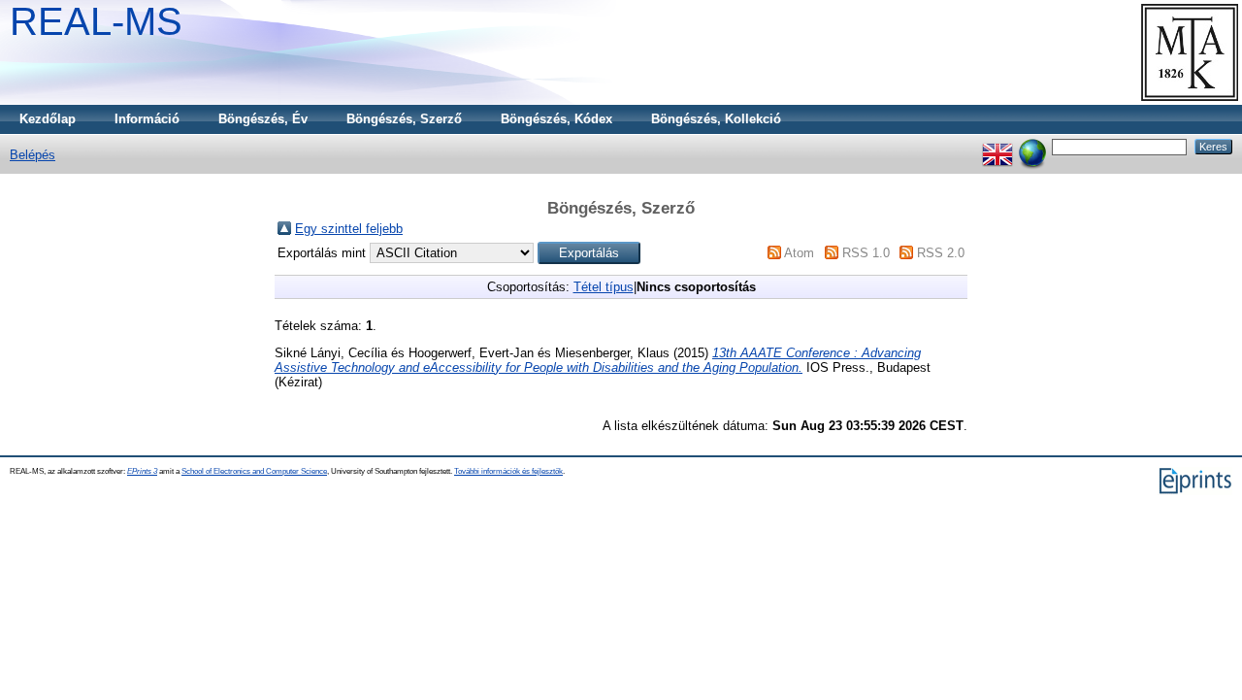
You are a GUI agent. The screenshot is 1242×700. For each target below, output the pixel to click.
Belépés (32, 155)
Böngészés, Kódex (556, 119)
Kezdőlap (47, 119)
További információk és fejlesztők (508, 471)
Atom (799, 253)
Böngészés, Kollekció (716, 119)
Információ (147, 119)
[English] (997, 146)
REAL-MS (96, 21)
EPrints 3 (142, 471)
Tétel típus (603, 287)
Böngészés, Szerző (404, 119)
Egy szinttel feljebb (349, 228)
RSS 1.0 (866, 253)
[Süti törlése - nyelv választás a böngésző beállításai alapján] (1032, 146)
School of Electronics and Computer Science (254, 471)
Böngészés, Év (263, 119)
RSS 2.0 (940, 253)
